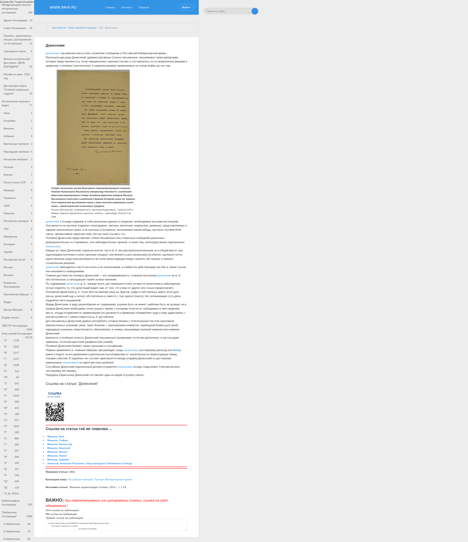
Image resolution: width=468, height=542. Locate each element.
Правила (144, 7)
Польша (18, 167)
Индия (18, 302)
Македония (18, 236)
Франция (18, 190)
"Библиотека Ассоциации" (17, 514)
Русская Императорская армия (113, 479)
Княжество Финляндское (18, 284)
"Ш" (11, 481)
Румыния (18, 213)
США (18, 205)
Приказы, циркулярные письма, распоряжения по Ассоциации (18, 39)
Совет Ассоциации (18, 28)
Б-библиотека (17, 531)
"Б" (11, 346)
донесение (52, 53)
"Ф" (11, 456)
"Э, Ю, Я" (11, 493)
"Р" (11, 432)
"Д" (11, 364)
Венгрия (18, 275)
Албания (18, 136)
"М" (11, 407)
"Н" (11, 413)
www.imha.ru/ (59, 28)
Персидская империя (18, 151)
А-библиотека (17, 523)
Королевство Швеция (18, 294)
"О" (11, 420)
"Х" (11, 463)
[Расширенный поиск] (248, 11)
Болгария (18, 244)
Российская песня (18, 259)
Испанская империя (18, 159)
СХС (18, 228)
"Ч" (11, 475)
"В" (11, 352)
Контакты (126, 7)
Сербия (18, 251)
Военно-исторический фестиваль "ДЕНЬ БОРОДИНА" (18, 62)
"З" (11, 383)
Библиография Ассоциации (17, 502)
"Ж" (11, 377)
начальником (70, 362)
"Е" (11, 371)
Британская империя (18, 143)
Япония (18, 267)
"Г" (11, 358)
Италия (18, 174)
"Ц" (11, 469)
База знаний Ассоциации (17, 334)
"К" (11, 395)
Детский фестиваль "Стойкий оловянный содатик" (18, 89)
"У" (11, 450)
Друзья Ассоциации (18, 20)
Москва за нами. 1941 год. (18, 76)
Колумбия (18, 120)
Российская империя (18, 221)
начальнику (53, 246)
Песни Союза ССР (18, 182)
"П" (11, 426)
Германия (18, 197)
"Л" (11, 401)
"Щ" (11, 487)
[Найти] (255, 11)
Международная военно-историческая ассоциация (17, 8)
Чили (18, 113)
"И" (11, 389)
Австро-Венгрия (18, 309)
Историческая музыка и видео (17, 103)
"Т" (11, 444)
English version (17, 317)
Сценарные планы (18, 51)
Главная (110, 7)
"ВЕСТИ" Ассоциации (17, 326)
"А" (11, 340)
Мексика (18, 128)
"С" (11, 438)
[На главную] (41, 27)
